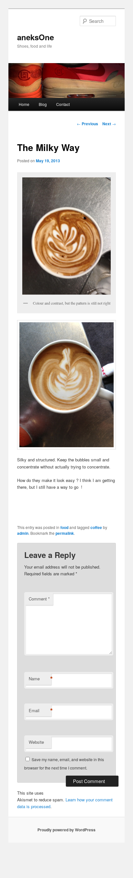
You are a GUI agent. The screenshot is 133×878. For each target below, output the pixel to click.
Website (36, 742)
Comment (39, 599)
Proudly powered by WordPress (66, 830)
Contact (63, 104)
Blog (43, 104)
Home (24, 104)
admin (22, 533)
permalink (65, 533)
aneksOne (35, 37)
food (64, 527)
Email (40, 710)
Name (40, 679)
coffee (96, 527)
